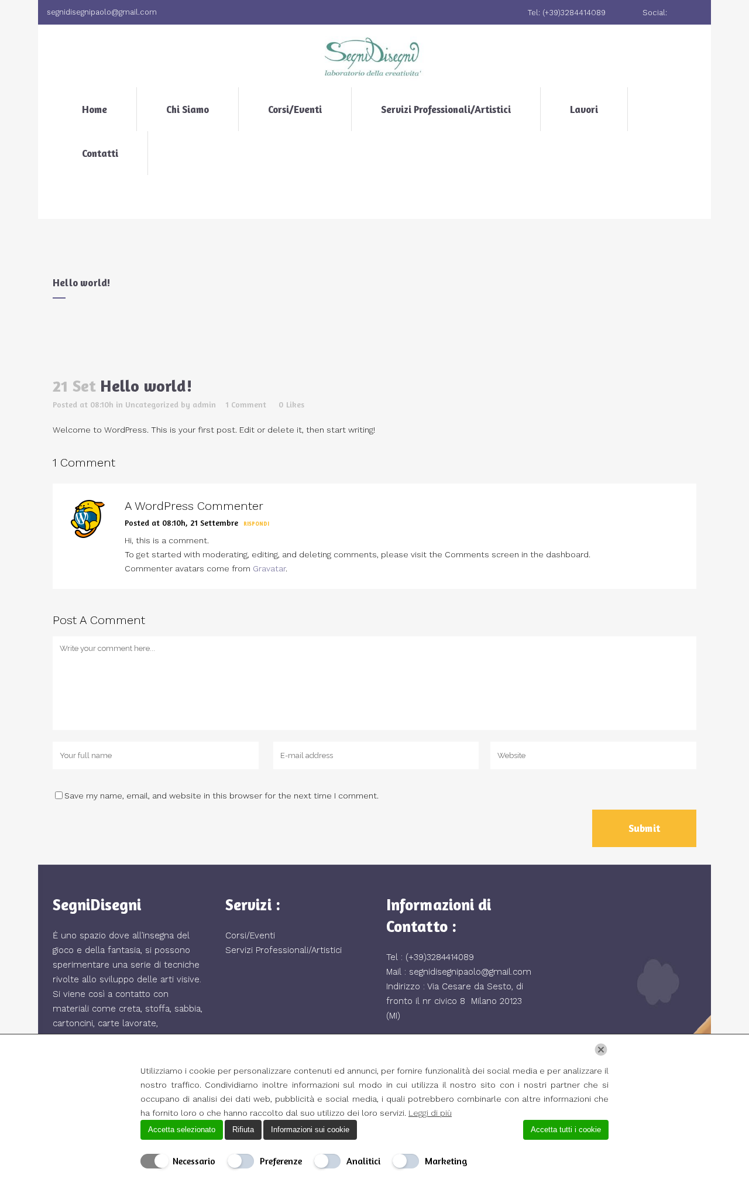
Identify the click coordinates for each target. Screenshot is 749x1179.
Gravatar (269, 568)
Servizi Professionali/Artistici (283, 950)
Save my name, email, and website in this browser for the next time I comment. (221, 795)
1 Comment (246, 404)
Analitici (363, 1161)
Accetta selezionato (181, 1129)
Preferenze (281, 1161)
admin (204, 404)
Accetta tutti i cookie (566, 1129)
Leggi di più (430, 1113)
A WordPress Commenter (194, 506)
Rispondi (256, 523)
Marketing (446, 1161)
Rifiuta (243, 1129)
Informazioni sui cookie (310, 1129)
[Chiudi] (601, 1049)
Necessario (194, 1161)
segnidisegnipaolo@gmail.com (470, 971)
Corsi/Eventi (250, 935)
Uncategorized (151, 404)
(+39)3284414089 (440, 957)
